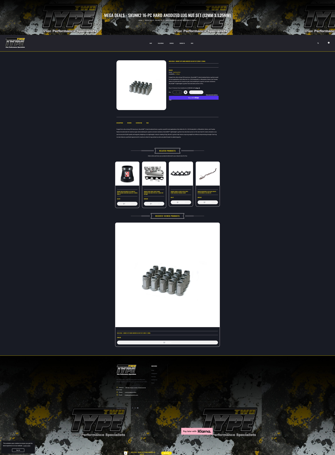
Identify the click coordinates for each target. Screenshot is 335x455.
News (152, 383)
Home (140, 20)
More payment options (212, 94)
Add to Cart (196, 92)
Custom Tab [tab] (139, 123)
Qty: (170, 92)
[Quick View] (117, 170)
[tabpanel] (167, 133)
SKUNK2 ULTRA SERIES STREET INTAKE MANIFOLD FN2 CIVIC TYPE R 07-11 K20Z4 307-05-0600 (154, 193)
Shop (152, 370)
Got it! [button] (18, 450)
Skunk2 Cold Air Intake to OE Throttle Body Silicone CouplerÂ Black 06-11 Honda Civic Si (127, 193)
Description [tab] (119, 123)
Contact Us (154, 379)
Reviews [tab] (129, 123)
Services (153, 376)
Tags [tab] (147, 123)
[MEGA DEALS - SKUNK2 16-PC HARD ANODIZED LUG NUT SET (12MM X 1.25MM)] (125, 453)
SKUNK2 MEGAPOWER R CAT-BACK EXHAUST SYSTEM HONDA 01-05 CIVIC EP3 (207, 192)
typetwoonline (176, 72)
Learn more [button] (26, 445)
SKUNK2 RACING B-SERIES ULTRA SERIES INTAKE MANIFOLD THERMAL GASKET (179, 192)
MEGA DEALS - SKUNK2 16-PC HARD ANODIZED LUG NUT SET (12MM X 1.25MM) (133, 333)
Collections (154, 373)
